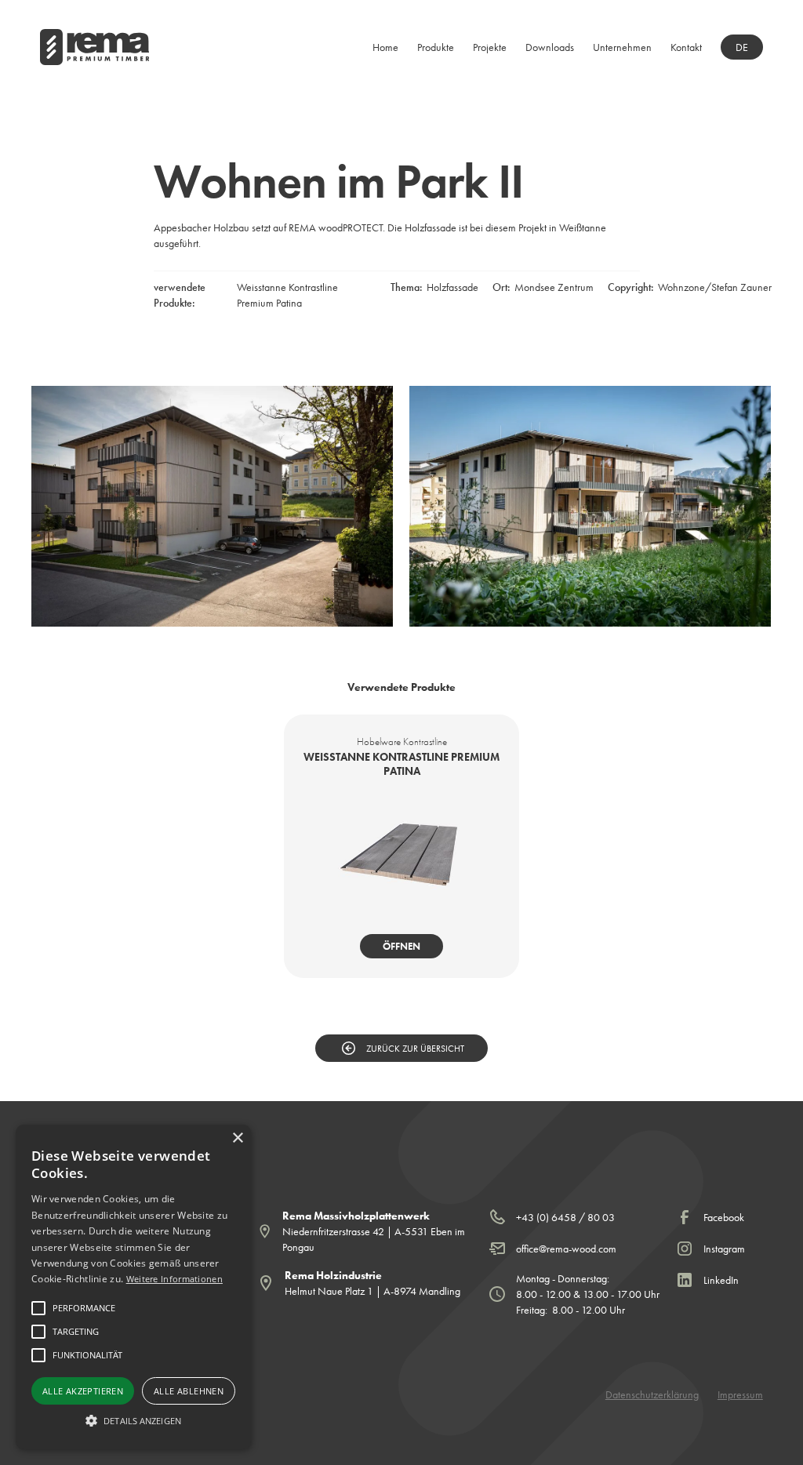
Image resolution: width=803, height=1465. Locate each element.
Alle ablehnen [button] (188, 1391)
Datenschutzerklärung (652, 1394)
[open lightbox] (212, 506)
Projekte (490, 47)
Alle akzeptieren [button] (82, 1391)
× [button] (237, 1138)
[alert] (133, 1287)
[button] (435, 47)
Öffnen (401, 946)
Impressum (740, 1394)
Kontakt (686, 47)
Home (385, 47)
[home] (95, 47)
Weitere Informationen (174, 1279)
